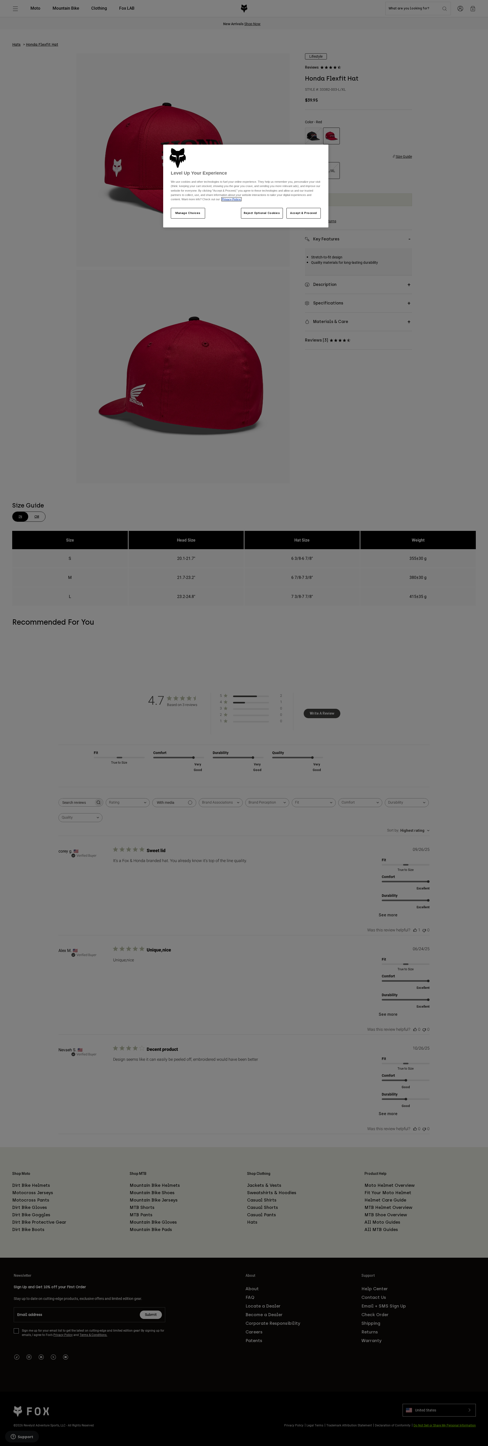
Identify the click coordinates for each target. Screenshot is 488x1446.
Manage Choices (188, 213)
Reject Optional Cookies (262, 213)
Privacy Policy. (231, 199)
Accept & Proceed (303, 213)
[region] (245, 186)
